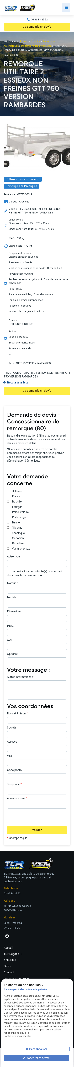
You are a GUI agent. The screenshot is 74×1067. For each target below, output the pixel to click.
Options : (12, 654)
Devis (7, 966)
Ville (9, 756)
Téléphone (14, 784)
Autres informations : (21, 677)
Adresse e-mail (17, 798)
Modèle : (12, 597)
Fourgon (17, 507)
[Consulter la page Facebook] (7, 936)
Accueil (24, 41)
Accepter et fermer (38, 1058)
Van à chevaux (21, 548)
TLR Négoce (11, 954)
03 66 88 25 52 (39, 19)
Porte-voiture (20, 512)
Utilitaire (17, 491)
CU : (9, 640)
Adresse (12, 741)
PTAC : (11, 626)
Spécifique (18, 533)
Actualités (10, 960)
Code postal (14, 770)
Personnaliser (38, 1049)
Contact (9, 972)
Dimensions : (15, 611)
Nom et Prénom (17, 713)
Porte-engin (19, 517)
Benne (16, 522)
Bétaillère (18, 543)
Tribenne (17, 527)
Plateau (16, 496)
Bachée (17, 501)
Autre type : (14, 556)
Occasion (18, 538)
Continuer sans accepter (17, 1036)
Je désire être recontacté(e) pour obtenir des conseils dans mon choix (35, 573)
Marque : (12, 583)
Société (12, 727)
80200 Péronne (17, 908)
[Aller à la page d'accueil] (20, 8)
